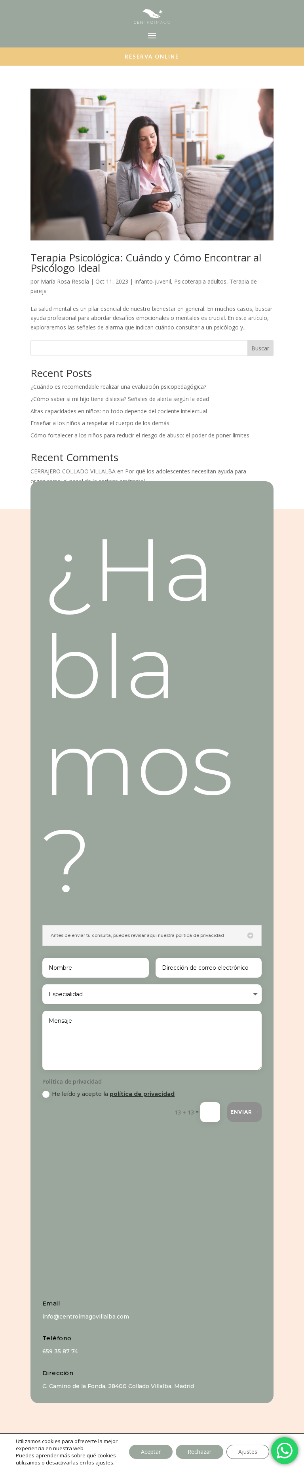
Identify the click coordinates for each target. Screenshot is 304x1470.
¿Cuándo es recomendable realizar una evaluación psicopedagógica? (118, 386)
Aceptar (151, 1451)
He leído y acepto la (113, 1093)
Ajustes (247, 1451)
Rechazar (199, 1451)
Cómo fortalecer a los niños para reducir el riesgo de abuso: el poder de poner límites (139, 435)
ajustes (104, 1462)
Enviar (241, 1112)
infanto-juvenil (153, 281)
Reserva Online (152, 56)
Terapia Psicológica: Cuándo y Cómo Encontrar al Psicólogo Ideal (145, 262)
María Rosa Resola (65, 281)
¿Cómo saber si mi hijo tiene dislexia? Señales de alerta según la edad (119, 399)
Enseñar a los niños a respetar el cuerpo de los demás (99, 423)
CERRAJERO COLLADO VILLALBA (73, 471)
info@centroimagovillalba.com (85, 1316)
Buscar (260, 348)
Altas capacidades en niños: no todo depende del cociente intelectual (118, 411)
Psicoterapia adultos (200, 281)
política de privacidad (142, 1093)
